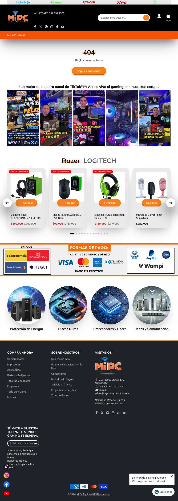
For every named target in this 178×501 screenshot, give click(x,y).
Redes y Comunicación (151, 308)
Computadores (16, 359)
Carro (168, 17)
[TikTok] (57, 26)
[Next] (165, 118)
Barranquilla (103, 494)
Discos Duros (68, 308)
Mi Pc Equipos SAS (87, 494)
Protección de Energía (26, 308)
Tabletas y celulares (18, 380)
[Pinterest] (46, 26)
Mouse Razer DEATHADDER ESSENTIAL (68, 198)
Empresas (13, 386)
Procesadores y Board (110, 308)
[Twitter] (40, 26)
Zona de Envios (60, 395)
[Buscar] (146, 18)
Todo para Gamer (17, 391)
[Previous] (12, 118)
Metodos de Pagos (62, 379)
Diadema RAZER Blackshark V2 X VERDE (110, 198)
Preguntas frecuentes (63, 390)
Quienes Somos (60, 359)
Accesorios (14, 370)
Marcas (11, 397)
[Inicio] (18, 18)
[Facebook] (35, 26)
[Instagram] (51, 26)
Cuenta (159, 17)
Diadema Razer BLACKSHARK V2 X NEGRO (26, 198)
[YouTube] (62, 26)
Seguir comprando (89, 71)
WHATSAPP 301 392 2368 (49, 13)
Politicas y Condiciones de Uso (66, 366)
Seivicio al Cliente (61, 384)
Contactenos (58, 373)
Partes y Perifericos (18, 375)
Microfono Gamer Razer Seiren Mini (151, 198)
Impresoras (14, 364)
